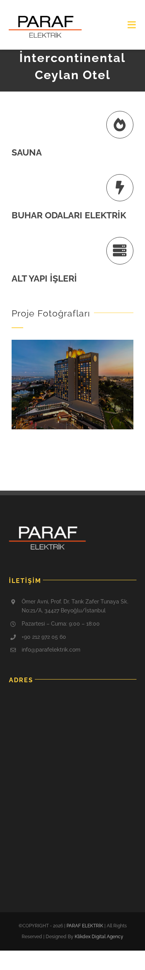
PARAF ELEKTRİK (85, 926)
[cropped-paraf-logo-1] (45, 18)
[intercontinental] (72, 342)
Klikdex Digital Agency (99, 936)
